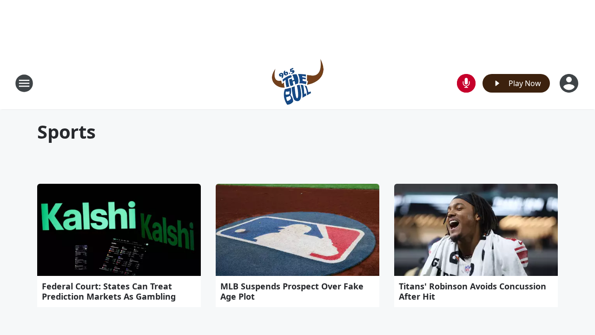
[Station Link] (298, 83)
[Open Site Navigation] (24, 83)
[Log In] (570, 83)
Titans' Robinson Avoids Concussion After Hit (472, 291)
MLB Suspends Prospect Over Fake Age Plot (292, 291)
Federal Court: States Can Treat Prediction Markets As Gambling (109, 291)
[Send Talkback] (466, 83)
